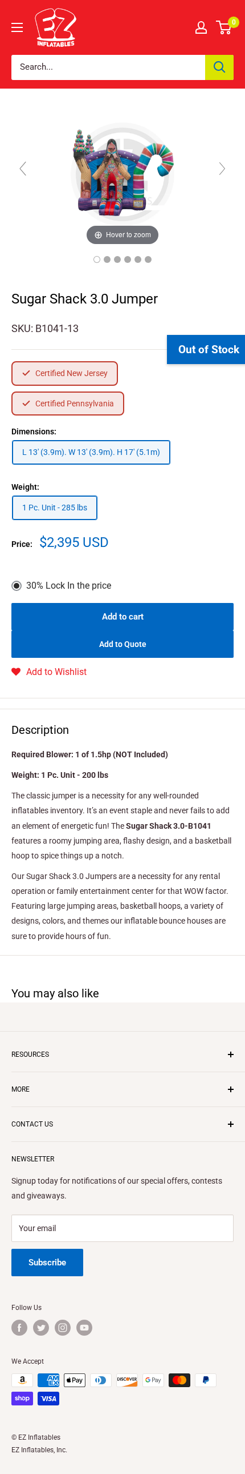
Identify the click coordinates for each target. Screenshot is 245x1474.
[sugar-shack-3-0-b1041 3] (117, 259)
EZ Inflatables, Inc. (39, 1450)
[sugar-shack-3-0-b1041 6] (148, 259)
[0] (224, 27)
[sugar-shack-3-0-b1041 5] (137, 259)
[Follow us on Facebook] (19, 1328)
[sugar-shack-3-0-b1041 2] (107, 259)
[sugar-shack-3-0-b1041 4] (127, 259)
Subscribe (47, 1262)
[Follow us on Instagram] (63, 1328)
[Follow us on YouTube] (84, 1328)
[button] (49, 672)
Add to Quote (122, 644)
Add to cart (123, 617)
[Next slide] (222, 168)
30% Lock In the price (68, 585)
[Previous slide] (22, 168)
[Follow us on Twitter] (41, 1328)
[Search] (219, 67)
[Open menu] (17, 27)
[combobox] (108, 67)
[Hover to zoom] (122, 173)
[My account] (201, 27)
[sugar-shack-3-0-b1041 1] (96, 259)
